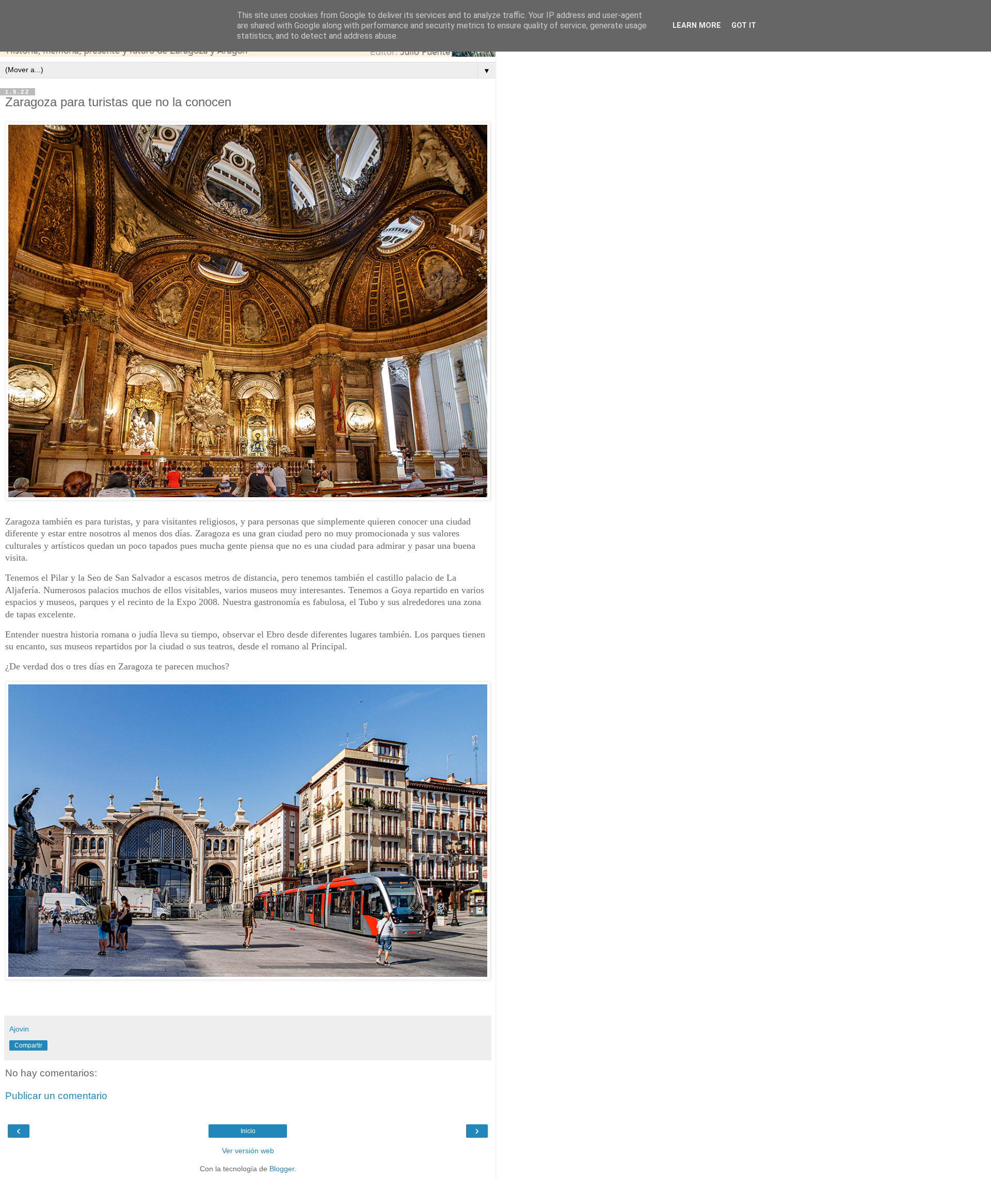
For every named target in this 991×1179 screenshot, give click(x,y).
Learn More (697, 25)
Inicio (248, 1131)
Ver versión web (248, 1151)
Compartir (28, 1045)
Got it (743, 25)
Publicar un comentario (56, 1095)
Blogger (281, 1169)
